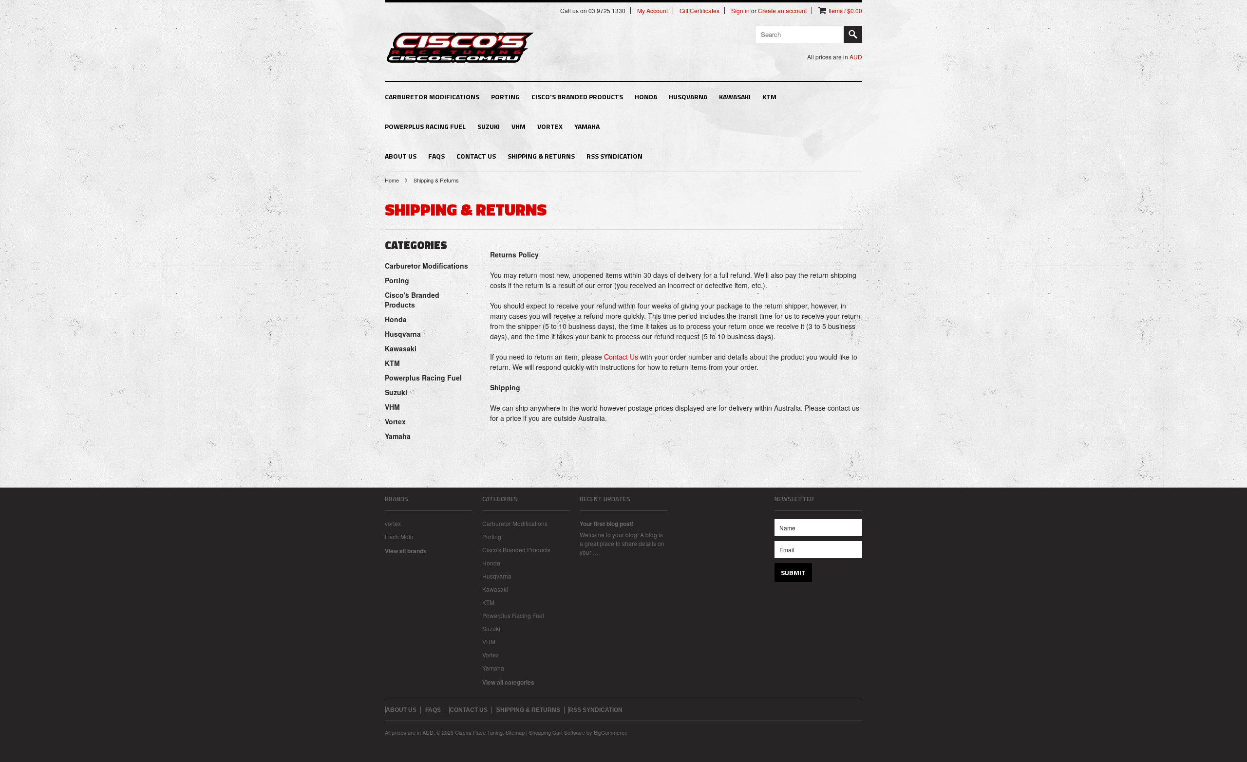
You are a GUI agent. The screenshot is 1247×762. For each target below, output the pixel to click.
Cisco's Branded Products (577, 96)
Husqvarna (688, 96)
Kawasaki (735, 96)
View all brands (406, 550)
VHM (518, 126)
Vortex (550, 126)
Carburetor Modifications (432, 96)
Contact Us (621, 357)
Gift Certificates (699, 10)
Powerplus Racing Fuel (425, 126)
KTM (769, 96)
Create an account (782, 10)
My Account (652, 10)
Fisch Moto (399, 536)
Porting (505, 96)
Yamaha (587, 126)
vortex (393, 523)
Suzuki (488, 126)
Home (392, 180)
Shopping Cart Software (557, 732)
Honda (646, 96)
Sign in (740, 10)
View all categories (508, 682)
